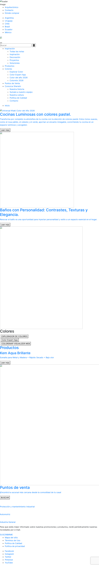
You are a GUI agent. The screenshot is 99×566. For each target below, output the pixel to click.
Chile (7, 23)
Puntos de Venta (12, 83)
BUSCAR (5, 497)
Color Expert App (18, 74)
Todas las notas (17, 51)
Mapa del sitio (11, 537)
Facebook (9, 551)
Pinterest (9, 560)
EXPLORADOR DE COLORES (14, 336)
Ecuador (8, 29)
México (8, 32)
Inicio (7, 105)
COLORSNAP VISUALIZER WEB (16, 343)
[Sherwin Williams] (1, 37)
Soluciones (15, 63)
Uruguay (9, 21)
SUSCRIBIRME (6, 534)
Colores (8, 69)
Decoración (15, 57)
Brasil (7, 26)
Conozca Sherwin (13, 86)
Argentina (9, 18)
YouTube (9, 562)
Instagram (9, 554)
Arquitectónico (11, 7)
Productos (9, 66)
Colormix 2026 (16, 80)
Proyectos (14, 60)
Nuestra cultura (17, 95)
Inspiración (10, 48)
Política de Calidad (18, 98)
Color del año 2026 (19, 77)
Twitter (8, 557)
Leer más (5, 130)
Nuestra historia (17, 89)
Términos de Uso (12, 540)
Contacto (9, 10)
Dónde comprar (12, 13)
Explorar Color (16, 72)
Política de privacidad (15, 546)
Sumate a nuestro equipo (21, 92)
